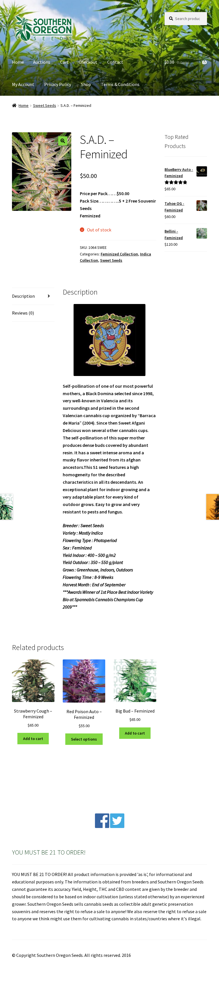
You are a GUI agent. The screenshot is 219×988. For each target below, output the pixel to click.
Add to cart (33, 738)
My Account (23, 84)
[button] (62, 140)
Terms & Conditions (120, 84)
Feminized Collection (119, 254)
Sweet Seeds (44, 105)
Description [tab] (23, 296)
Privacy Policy (57, 84)
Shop (86, 84)
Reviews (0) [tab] (23, 313)
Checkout (88, 62)
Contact (115, 62)
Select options (84, 739)
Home (18, 62)
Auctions (41, 62)
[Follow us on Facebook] (102, 826)
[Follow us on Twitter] (117, 826)
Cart (64, 62)
